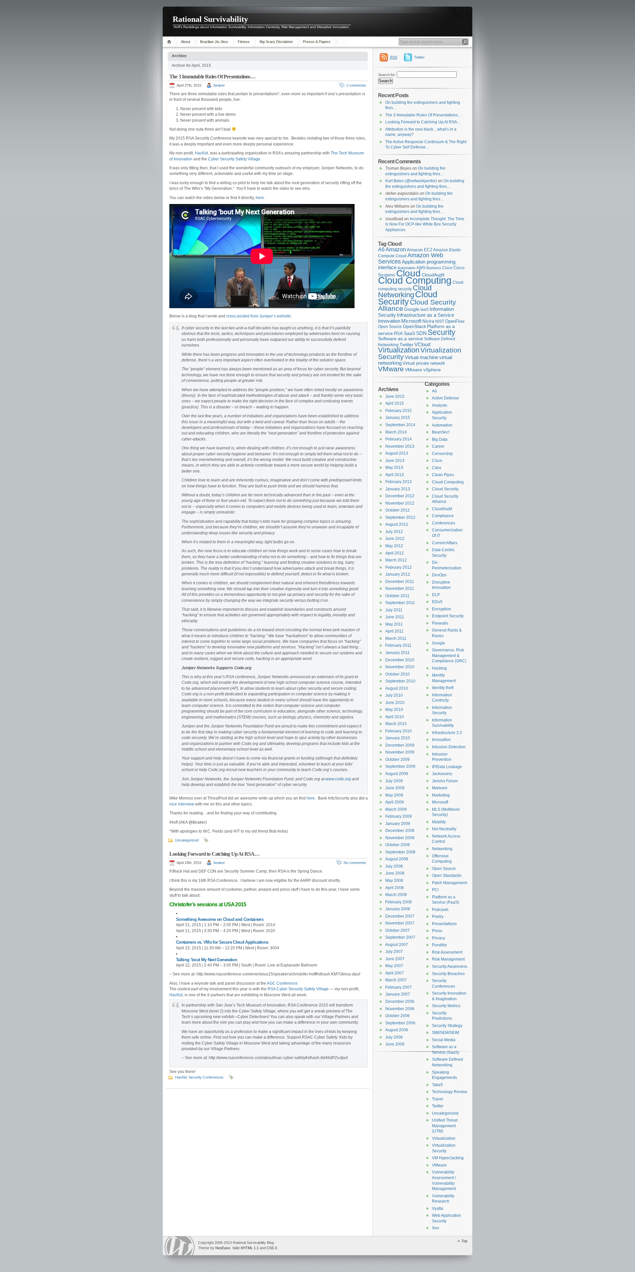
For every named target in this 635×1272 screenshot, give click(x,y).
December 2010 (399, 660)
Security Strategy (447, 1025)
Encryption (441, 609)
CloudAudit (442, 509)
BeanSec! (440, 432)
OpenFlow (454, 321)
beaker (219, 85)
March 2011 (395, 638)
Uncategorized (186, 840)
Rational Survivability (210, 19)
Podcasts (440, 909)
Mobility (439, 822)
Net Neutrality (444, 829)
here (260, 197)
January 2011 (397, 652)
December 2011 (399, 581)
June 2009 (394, 788)
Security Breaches (448, 973)
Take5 (437, 1085)
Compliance (443, 515)
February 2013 (398, 481)
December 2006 (399, 1001)
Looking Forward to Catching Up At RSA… (214, 854)
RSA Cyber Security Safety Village (298, 989)
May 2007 (394, 966)
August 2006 (396, 1030)
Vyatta (437, 1208)
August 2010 (396, 688)
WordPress (179, 1245)
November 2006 (399, 1008)
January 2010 (397, 738)
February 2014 (398, 439)
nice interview (181, 804)
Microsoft (411, 321)
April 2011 (394, 631)
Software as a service (400, 338)
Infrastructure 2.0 (447, 732)
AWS (420, 268)
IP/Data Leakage (447, 766)
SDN (421, 333)
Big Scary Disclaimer (276, 42)
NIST (439, 321)
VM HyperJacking (448, 1158)
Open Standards (446, 875)
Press (437, 930)
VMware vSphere (423, 369)
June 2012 (394, 538)
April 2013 (394, 474)
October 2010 (397, 674)
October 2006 (397, 1015)
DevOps (439, 575)
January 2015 (397, 417)
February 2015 (398, 410)
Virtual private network (423, 363)
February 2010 (398, 731)
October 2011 (397, 596)
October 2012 (397, 510)
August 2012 (396, 524)
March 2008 (396, 894)
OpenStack (414, 326)
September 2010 (400, 681)
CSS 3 (272, 1248)
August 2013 (396, 453)
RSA (398, 333)
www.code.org (338, 779)
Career (438, 446)
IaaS (424, 309)
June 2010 (394, 702)
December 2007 (399, 916)
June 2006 (394, 1044)
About (185, 42)
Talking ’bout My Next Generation (206, 959)
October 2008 (397, 844)
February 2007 (398, 987)
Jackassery (442, 773)
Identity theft (442, 687)
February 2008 (398, 902)
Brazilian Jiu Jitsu (214, 42)
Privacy (438, 938)
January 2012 (397, 574)
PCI (435, 889)
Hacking (439, 668)
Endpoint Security (448, 616)
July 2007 (394, 951)
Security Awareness (449, 966)
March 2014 (396, 432)
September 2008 (400, 852)
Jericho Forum (445, 781)
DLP (436, 595)
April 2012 (394, 553)
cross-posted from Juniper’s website (258, 316)
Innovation (389, 321)
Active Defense (445, 398)
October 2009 (397, 759)
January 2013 (397, 489)
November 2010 (399, 667)
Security (441, 332)
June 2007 (394, 959)
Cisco (447, 268)
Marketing (441, 795)
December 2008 (399, 830)
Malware (439, 788)
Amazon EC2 (419, 249)
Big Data (439, 439)
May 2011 (394, 624)
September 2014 (400, 425)
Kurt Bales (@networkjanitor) (411, 181)
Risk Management (448, 959)
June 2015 (394, 396)
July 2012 (394, 531)
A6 (381, 249)
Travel (437, 1099)
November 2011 (399, 588)
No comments (355, 863)
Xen (435, 1228)
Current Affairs (444, 543)
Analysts (439, 405)
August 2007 (396, 944)
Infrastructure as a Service (425, 315)
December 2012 (399, 496)
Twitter (419, 57)
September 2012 (400, 517)
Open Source (390, 326)
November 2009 (399, 752)
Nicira (428, 321)
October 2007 (397, 930)
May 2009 (394, 795)
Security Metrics (446, 1006)
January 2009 (397, 823)
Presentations (444, 924)
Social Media (443, 1040)
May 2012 (394, 546)
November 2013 (399, 446)
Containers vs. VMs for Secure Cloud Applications (222, 942)
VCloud (422, 344)
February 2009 (398, 816)
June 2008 (394, 873)
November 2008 (399, 838)
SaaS (409, 333)
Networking (442, 848)
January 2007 (397, 994)
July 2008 (394, 866)
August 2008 (396, 859)
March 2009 (396, 809)
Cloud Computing (414, 280)
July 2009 (394, 781)
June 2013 (394, 460)
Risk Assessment (447, 952)
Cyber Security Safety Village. (234, 159)
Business (433, 268)
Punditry (439, 945)
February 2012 (398, 567)
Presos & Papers (316, 42)
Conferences (443, 523)
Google (411, 309)
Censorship (442, 453)
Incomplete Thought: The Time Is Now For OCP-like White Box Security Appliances (424, 224)
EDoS (437, 601)
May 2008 (394, 880)
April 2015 (394, 403)
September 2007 (400, 937)
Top (464, 1241)
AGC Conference (282, 983)
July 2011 (393, 610)
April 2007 (394, 973)
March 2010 (396, 723)
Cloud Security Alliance (417, 305)
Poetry (438, 916)
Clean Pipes (443, 474)
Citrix (436, 468)
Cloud (408, 273)
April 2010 (394, 717)
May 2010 (394, 709)
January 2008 (397, 909)
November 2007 (399, 923)
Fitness (244, 42)
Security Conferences (206, 1077)
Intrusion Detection (449, 747)
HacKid (201, 153)
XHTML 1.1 (249, 1248)
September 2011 (400, 602)
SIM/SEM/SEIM (445, 1032)
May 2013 (394, 467)
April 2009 (394, 802)
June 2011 (394, 617)
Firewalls (440, 623)
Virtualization (398, 350)
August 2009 (396, 773)
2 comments (356, 85)
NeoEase (222, 1248)
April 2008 (394, 887)
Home (170, 42)
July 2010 (394, 695)
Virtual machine (421, 357)
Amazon (396, 249)
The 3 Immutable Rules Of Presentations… (212, 76)
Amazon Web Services (410, 258)
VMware (391, 369)
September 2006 (400, 1023)
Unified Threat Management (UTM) (444, 1125)
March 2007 (396, 980)
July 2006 (394, 1037)
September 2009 (400, 766)
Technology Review (449, 1091)
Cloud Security (407, 298)
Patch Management (449, 883)
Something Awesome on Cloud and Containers (219, 919)
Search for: (387, 75)
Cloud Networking (405, 291)
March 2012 (396, 560)
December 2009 (399, 745)
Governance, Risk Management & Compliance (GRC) (449, 655)
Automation (442, 425)
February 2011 (398, 645)
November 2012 (399, 503)
